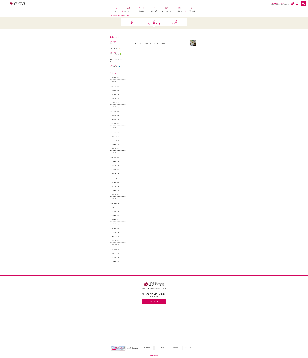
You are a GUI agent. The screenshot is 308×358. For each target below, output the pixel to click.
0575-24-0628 (154, 293)
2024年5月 (113, 115)
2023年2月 (113, 165)
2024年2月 (113, 128)
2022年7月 (113, 186)
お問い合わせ (154, 301)
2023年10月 (113, 140)
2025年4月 (113, 94)
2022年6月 (113, 190)
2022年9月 (113, 182)
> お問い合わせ (285, 3)
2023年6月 (113, 153)
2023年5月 (113, 157)
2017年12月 (113, 245)
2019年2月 (113, 232)
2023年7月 (113, 148)
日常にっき (132, 24)
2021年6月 (113, 215)
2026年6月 (113, 77)
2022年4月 (113, 194)
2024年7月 (113, 107)
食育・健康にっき (154, 24)
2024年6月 (113, 111)
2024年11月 (113, 102)
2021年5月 (113, 219)
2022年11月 (113, 178)
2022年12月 (113, 173)
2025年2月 (113, 98)
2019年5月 (113, 228)
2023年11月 (113, 136)
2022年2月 (113, 199)
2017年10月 (113, 253)
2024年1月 (113, 132)
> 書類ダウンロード (275, 3)
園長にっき (176, 24)
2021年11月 (113, 203)
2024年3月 (113, 123)
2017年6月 (113, 261)
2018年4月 (113, 240)
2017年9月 (113, 257)
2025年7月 (113, 86)
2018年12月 (113, 236)
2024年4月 (113, 119)
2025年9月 (113, 82)
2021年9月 (113, 211)
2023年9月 (113, 144)
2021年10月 (113, 207)
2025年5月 (113, 90)
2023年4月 (113, 161)
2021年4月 (113, 224)
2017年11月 (113, 249)
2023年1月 (113, 169)
